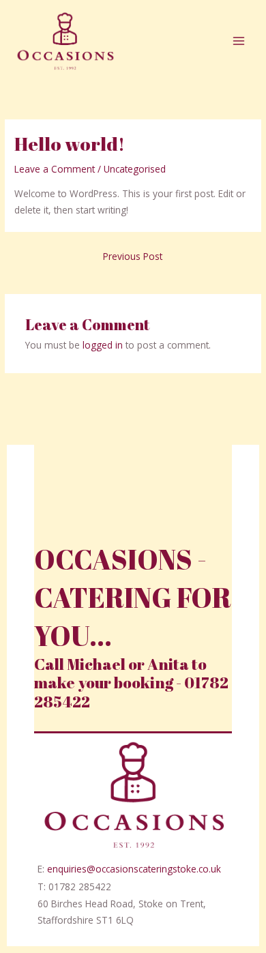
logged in (103, 344)
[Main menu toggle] (239, 41)
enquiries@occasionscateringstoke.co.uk (134, 868)
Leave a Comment (54, 168)
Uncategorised (135, 168)
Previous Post (132, 256)
